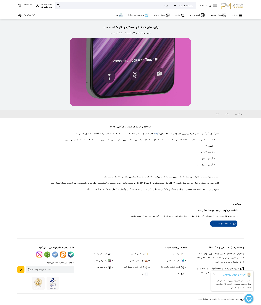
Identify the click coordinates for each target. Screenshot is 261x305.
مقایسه (177, 15)
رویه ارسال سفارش (137, 260)
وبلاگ (227, 113)
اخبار (116, 15)
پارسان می (239, 113)
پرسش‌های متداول (100, 260)
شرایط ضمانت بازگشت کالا (170, 267)
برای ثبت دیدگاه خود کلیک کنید (224, 223)
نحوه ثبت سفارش (173, 260)
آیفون (156, 133)
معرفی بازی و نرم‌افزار (136, 15)
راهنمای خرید (195, 15)
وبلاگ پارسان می (137, 253)
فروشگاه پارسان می (173, 253)
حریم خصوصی (102, 267)
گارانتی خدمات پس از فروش (133, 267)
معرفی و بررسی (216, 15)
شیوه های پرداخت (100, 253)
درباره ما (141, 273)
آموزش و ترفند (159, 15)
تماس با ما (176, 273)
